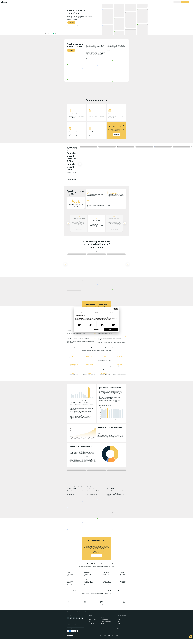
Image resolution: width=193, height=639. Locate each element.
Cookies (102, 623)
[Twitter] (74, 618)
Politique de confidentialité (106, 621)
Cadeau (94, 2)
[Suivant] (124, 223)
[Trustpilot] (51, 33)
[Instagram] (71, 618)
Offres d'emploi (91, 623)
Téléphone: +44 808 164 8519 (73, 624)
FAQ (89, 625)
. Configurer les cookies (122, 635)
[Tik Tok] (79, 618)
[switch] (90, 325)
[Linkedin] (77, 618)
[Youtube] (82, 618)
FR (190, 2)
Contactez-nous (104, 625)
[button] (80, 164)
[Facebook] (68, 618)
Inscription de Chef (101, 2)
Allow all (110, 329)
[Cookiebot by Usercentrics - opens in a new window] (113, 309)
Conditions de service (105, 619)
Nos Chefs (88, 2)
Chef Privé (103, 617)
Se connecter (91, 626)
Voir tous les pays (120, 628)
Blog (89, 621)
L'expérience (81, 2)
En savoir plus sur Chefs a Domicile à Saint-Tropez (72, 179)
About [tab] (111, 312)
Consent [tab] (81, 312)
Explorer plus (110, 2)
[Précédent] (80, 164)
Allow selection (96, 329)
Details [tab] (96, 312)
